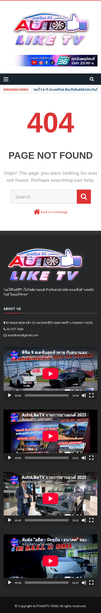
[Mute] (84, 395)
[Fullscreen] (91, 395)
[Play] (9, 395)
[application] (50, 373)
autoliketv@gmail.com (22, 335)
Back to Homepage (54, 212)
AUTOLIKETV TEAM (45, 606)
